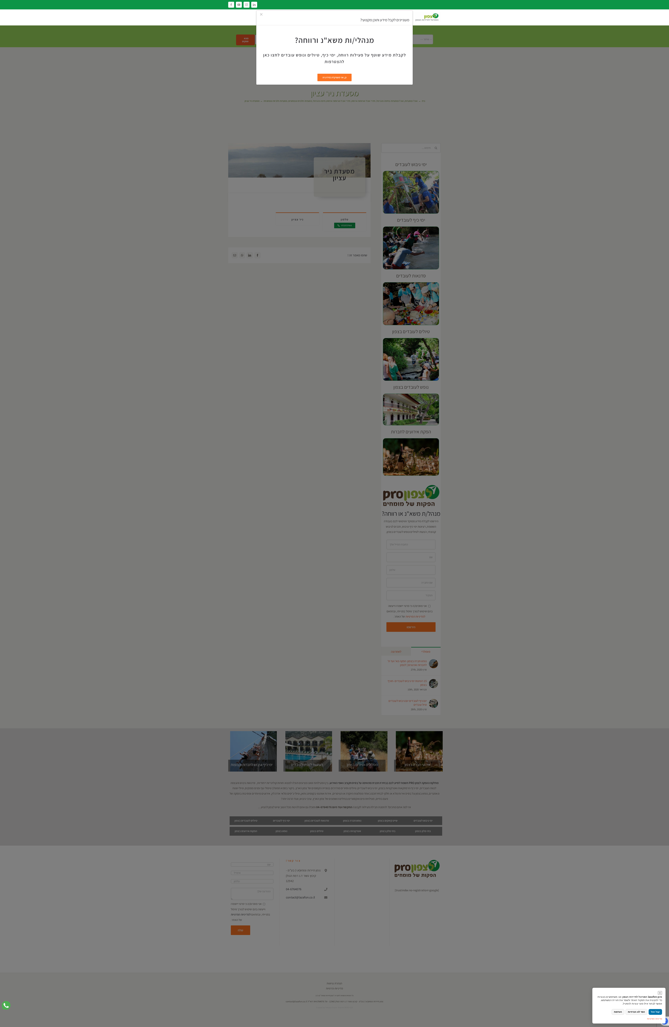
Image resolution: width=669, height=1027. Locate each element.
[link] (6, 1005)
